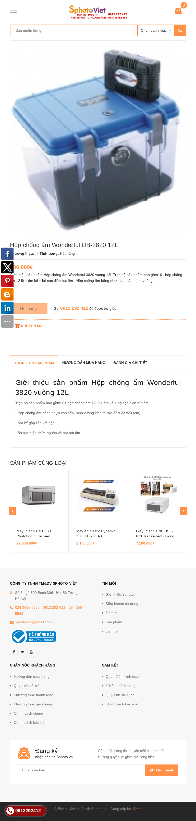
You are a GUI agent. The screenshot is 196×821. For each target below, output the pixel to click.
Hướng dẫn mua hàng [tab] (83, 363)
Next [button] (183, 511)
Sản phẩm (114, 622)
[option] (38, 511)
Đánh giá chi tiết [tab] (130, 363)
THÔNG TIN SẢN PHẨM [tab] (34, 363)
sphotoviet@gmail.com (33, 622)
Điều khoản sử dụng (122, 604)
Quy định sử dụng (120, 695)
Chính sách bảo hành (31, 722)
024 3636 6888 (27, 607)
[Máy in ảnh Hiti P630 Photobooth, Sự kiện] (38, 495)
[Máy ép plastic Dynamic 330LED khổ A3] (98, 495)
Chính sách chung (28, 713)
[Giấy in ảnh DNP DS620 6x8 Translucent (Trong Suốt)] (158, 495)
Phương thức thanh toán (33, 695)
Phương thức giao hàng (33, 704)
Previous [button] (12, 511)
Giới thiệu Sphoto (120, 594)
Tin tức (111, 613)
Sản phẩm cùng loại (38, 463)
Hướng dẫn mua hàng (32, 676)
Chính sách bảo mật (122, 704)
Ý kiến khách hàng (121, 686)
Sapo (137, 809)
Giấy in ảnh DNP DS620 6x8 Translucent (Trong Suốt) (156, 536)
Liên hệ (112, 631)
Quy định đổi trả (27, 686)
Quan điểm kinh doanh (124, 676)
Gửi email (164, 770)
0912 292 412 (74, 308)
